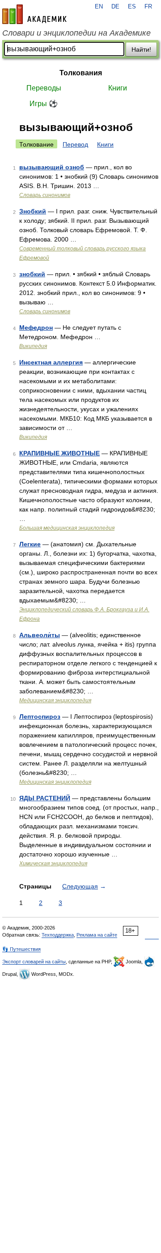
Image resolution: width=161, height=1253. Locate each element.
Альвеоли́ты (39, 635)
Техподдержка (58, 935)
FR (148, 7)
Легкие (30, 544)
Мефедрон (36, 327)
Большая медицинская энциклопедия (66, 528)
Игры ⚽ (44, 103)
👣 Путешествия (21, 949)
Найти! (141, 49)
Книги (117, 88)
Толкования (80, 73)
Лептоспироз (39, 716)
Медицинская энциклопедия (55, 700)
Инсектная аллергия (51, 362)
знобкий (32, 274)
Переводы (43, 88)
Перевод (75, 144)
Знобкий (32, 211)
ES (132, 7)
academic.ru (34, 14)
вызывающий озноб (51, 167)
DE (115, 7)
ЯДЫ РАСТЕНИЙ (44, 798)
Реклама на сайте (96, 935)
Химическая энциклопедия (53, 863)
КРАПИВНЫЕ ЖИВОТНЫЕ (59, 453)
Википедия (33, 346)
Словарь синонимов (44, 195)
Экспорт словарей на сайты (34, 961)
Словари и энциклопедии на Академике (76, 33)
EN (99, 7)
